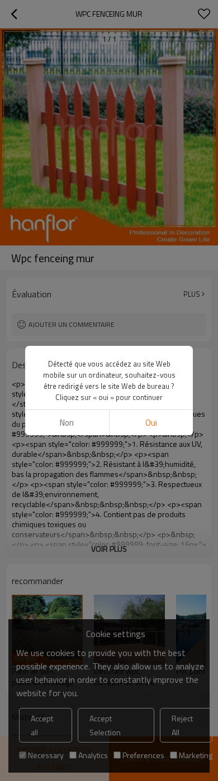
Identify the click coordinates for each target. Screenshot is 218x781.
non (67, 422)
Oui (151, 422)
